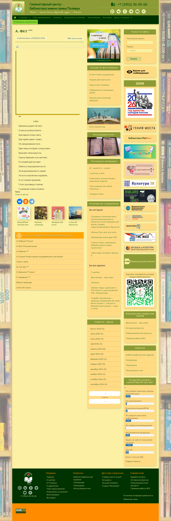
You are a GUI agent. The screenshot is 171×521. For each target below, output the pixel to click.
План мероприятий (42, 17)
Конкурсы (106, 480)
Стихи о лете (22, 262)
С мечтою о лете (104, 60)
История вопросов (135, 328)
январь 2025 (96, 364)
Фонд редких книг (134, 370)
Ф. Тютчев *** (22, 267)
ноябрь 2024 (96, 374)
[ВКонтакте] (19, 201)
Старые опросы (133, 461)
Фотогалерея (94, 17)
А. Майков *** (22, 251)
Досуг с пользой (121, 17)
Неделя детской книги (100, 80)
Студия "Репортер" (110, 486)
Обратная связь (130, 499)
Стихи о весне (21, 194)
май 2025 (94, 344)
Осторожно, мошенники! (25, 22)
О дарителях (52, 486)
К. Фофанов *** (23, 277)
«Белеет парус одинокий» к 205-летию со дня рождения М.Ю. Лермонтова (104, 290)
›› (105, 401)
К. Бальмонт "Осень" (25, 272)
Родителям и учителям (74, 17)
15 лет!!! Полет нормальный (101, 75)
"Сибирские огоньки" (112, 477)
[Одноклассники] (25, 201)
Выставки (107, 17)
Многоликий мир (97, 127)
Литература (131, 360)
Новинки (57, 17)
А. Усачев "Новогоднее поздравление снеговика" (39, 257)
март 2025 (95, 354)
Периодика (131, 365)
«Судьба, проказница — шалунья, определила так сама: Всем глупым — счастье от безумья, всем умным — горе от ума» (105, 303)
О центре (22, 17)
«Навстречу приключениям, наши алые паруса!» (102, 179)
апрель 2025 (96, 349)
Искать (133, 59)
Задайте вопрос (138, 477)
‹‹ (105, 393)
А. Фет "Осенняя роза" (26, 246)
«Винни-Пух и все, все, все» (103, 232)
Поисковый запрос (135, 38)
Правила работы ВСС (136, 338)
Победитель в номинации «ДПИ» (101, 91)
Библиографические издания (140, 355)
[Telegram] (32, 201)
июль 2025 (95, 334)
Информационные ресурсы (139, 333)
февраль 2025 (96, 359)
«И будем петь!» (96, 194)
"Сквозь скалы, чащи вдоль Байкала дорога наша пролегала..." (103, 245)
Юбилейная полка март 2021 (104, 237)
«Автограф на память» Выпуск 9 (105, 254)
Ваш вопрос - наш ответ (102, 277)
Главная (14, 17)
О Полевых (52, 483)
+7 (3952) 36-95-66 (132, 4)
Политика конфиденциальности (138, 495)
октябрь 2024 (96, 379)
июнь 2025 (95, 339)
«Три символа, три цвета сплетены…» (100, 187)
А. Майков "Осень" (24, 241)
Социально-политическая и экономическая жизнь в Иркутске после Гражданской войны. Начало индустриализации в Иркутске (105, 221)
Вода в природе (24, 282)
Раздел (130, 47)
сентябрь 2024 (97, 384)
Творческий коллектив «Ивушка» (100, 99)
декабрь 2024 (96, 369)
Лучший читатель (110, 483)
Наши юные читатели (99, 85)
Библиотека (139, 137)
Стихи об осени (23, 288)
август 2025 (95, 329)
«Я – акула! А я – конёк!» (100, 168)
